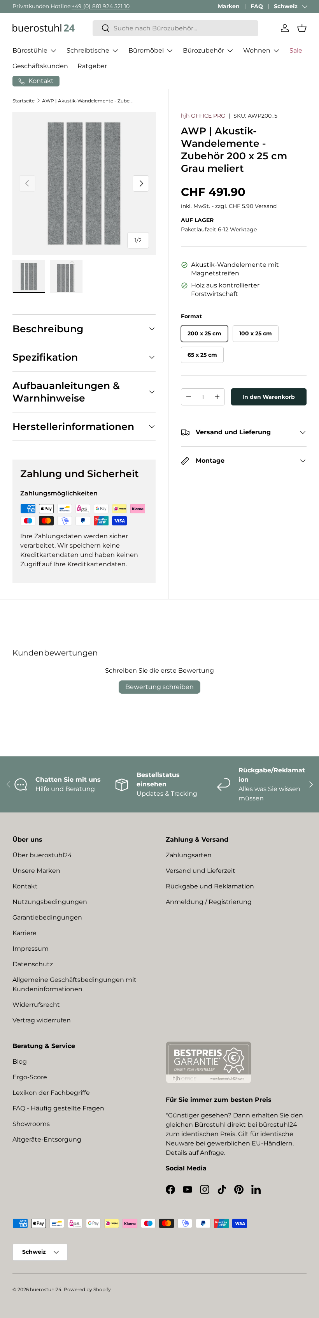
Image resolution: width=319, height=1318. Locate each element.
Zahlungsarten (189, 855)
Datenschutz (32, 964)
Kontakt (25, 886)
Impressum (30, 948)
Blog (19, 1061)
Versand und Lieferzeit (200, 870)
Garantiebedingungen (47, 917)
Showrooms (31, 1124)
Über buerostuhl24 (42, 855)
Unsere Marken (36, 870)
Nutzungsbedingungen (49, 902)
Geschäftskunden (40, 66)
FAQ (257, 6)
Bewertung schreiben (159, 687)
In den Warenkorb (268, 396)
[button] (301, 28)
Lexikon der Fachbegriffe (51, 1092)
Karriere (24, 933)
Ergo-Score (29, 1077)
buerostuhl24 (45, 1289)
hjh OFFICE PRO (203, 115)
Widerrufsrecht (36, 1004)
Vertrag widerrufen (41, 1020)
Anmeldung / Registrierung (209, 902)
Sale (295, 50)
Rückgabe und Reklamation (210, 886)
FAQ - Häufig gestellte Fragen (58, 1108)
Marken (229, 6)
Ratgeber (92, 66)
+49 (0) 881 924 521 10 (101, 6)
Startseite (23, 101)
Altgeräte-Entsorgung (46, 1139)
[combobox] (175, 28)
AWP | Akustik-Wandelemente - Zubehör (88, 101)
